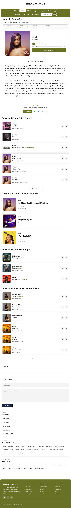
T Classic (26, 465)
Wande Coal (43, 449)
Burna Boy (10, 446)
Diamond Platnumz (39, 468)
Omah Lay (36, 449)
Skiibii (64, 465)
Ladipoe (32, 465)
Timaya (4, 468)
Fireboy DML (41, 446)
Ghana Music (26, 14)
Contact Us (58, 489)
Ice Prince (17, 468)
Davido (23, 446)
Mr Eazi (4, 453)
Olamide (29, 449)
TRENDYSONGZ (35, 4)
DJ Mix (42, 489)
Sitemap (57, 494)
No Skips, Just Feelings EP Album (24, 27)
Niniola (19, 465)
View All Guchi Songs (35, 188)
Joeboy (17, 446)
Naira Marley (5, 449)
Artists (41, 491)
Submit (7, 405)
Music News (43, 494)
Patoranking (60, 449)
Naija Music (18, 14)
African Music (35, 14)
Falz (34, 446)
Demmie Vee (50, 465)
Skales (13, 465)
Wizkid (17, 449)
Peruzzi (24, 468)
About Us (57, 486)
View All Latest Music (35, 359)
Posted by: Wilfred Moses (11, 22)
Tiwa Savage (52, 449)
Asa (43, 465)
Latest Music (48, 27)
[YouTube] (11, 497)
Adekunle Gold (6, 465)
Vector (38, 465)
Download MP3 (49, 50)
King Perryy (58, 465)
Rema (55, 446)
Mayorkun (61, 446)
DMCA (57, 491)
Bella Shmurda (12, 453)
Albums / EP (28, 494)
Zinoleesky (20, 453)
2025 (9, 27)
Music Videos (43, 486)
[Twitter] (8, 497)
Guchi (35, 37)
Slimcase (11, 468)
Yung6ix (30, 468)
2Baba (4, 446)
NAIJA (34, 27)
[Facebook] (4, 497)
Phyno (22, 449)
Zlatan (29, 446)
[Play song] (33, 43)
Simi (12, 449)
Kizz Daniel (49, 446)
